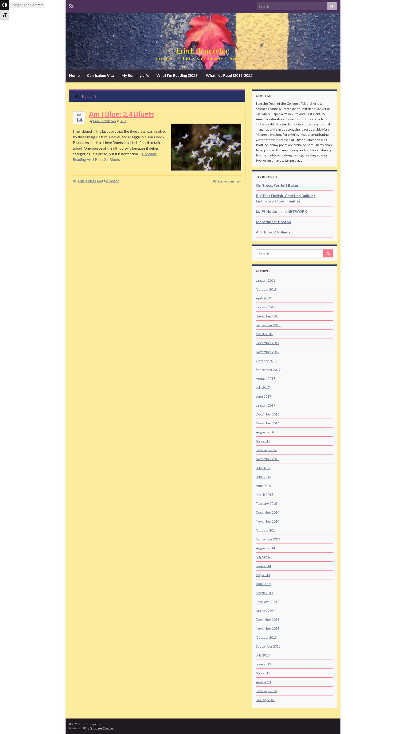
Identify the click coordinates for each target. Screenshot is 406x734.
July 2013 (263, 655)
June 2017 (263, 396)
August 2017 (265, 379)
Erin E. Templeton (203, 50)
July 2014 (263, 557)
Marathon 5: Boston (273, 221)
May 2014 (263, 575)
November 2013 (267, 628)
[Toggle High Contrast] (4, 5)
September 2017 (268, 370)
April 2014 (263, 584)
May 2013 (263, 673)
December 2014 (267, 512)
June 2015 (263, 477)
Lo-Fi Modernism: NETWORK (281, 211)
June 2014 (263, 566)
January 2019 (265, 307)
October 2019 (266, 289)
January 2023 (265, 280)
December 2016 (267, 414)
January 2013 (265, 700)
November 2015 (267, 459)
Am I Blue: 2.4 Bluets (121, 114)
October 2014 (266, 530)
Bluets (91, 181)
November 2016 (267, 423)
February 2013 (266, 691)
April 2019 (263, 298)
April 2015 (263, 486)
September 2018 (268, 325)
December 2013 (267, 619)
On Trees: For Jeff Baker (277, 185)
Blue (123, 121)
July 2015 (263, 468)
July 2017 (263, 387)
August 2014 (265, 548)
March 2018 (264, 334)
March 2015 (264, 495)
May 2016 (263, 441)
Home (74, 75)
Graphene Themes (101, 728)
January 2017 (265, 405)
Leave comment (230, 181)
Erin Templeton (104, 121)
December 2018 (267, 316)
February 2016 (266, 450)
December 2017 (267, 343)
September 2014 (268, 539)
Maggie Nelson (108, 181)
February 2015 (266, 503)
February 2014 (266, 602)
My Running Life (135, 75)
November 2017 (267, 352)
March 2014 (264, 593)
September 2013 (268, 646)
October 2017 (266, 361)
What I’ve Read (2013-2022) (230, 75)
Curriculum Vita (100, 75)
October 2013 (266, 637)
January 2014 (265, 611)
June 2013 (263, 664)
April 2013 (263, 682)
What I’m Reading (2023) (177, 75)
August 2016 (265, 432)
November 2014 (267, 521)
